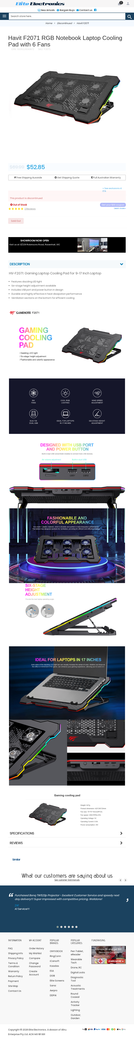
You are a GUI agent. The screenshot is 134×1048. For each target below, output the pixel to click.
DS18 (52, 975)
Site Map (13, 986)
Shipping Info (15, 953)
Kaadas (54, 966)
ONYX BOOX (56, 951)
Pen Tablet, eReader (77, 953)
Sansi (53, 985)
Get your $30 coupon (113, 204)
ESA (52, 970)
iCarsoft (54, 961)
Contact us (85, 10)
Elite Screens (57, 980)
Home (48, 23)
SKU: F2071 (44, 49)
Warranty (13, 971)
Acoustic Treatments (78, 987)
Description (20, 264)
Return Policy (15, 976)
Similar (16, 859)
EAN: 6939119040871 (22, 49)
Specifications (22, 833)
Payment (13, 981)
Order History (36, 948)
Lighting (75, 1010)
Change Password (35, 964)
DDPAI (53, 995)
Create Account (34, 973)
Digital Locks (78, 972)
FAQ (10, 948)
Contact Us (14, 991)
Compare (34, 958)
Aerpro (53, 990)
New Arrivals (48, 10)
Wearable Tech (76, 961)
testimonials (74, 879)
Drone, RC (76, 967)
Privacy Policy (16, 958)
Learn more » (120, 208)
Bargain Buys (67, 10)
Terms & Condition (13, 964)
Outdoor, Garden (76, 1016)
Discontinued (64, 23)
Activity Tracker (75, 1003)
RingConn (55, 956)
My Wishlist (35, 953)
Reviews (16, 843)
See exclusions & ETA (112, 189)
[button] (123, 60)
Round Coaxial (75, 995)
